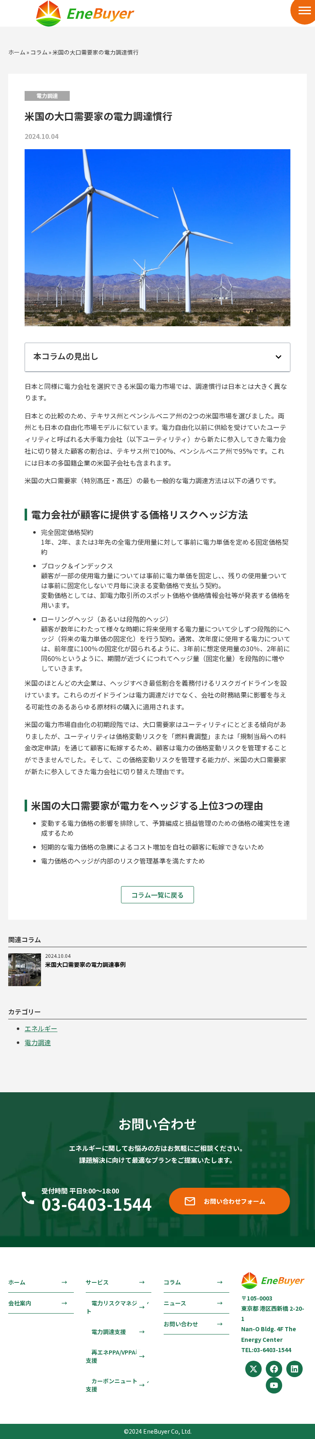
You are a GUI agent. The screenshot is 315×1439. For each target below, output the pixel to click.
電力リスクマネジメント (117, 1307)
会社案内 (19, 1303)
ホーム (16, 52)
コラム (39, 52)
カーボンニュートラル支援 (117, 1385)
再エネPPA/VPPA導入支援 (116, 1356)
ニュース (175, 1303)
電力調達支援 (106, 1332)
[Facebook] (274, 1369)
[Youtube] (274, 1385)
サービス (97, 1282)
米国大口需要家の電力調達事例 (85, 964)
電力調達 (38, 1042)
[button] (278, 357)
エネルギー (41, 1028)
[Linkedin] (294, 1369)
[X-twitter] (253, 1369)
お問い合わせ (181, 1324)
